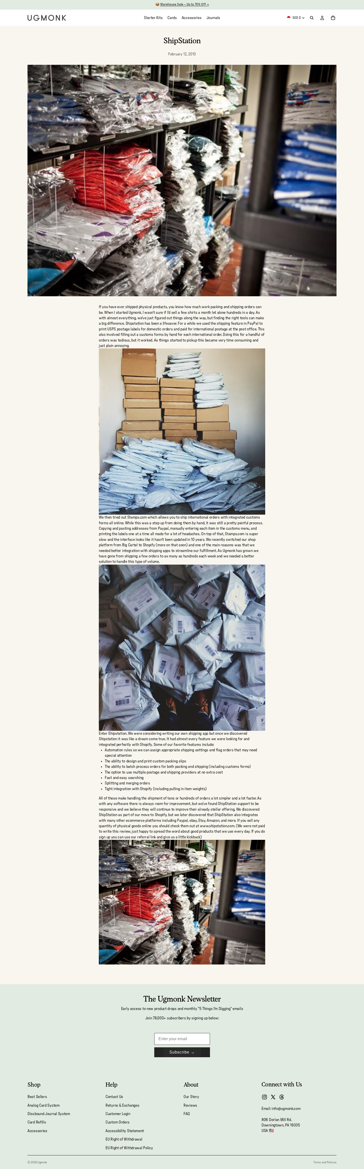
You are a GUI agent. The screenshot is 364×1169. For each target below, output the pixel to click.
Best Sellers (37, 1097)
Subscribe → (182, 1052)
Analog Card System (43, 1105)
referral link (146, 837)
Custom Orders (117, 1122)
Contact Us (114, 1097)
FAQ (186, 1114)
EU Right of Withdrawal (123, 1140)
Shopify (149, 545)
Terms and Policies (325, 1162)
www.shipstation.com (217, 826)
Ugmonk (42, 1162)
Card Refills (36, 1122)
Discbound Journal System (48, 1114)
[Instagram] (264, 1097)
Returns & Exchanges (122, 1105)
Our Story (191, 1097)
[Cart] (333, 17)
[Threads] (282, 1097)
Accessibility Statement (124, 1131)
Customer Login (117, 1114)
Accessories (37, 1131)
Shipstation (135, 323)
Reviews (190, 1105)
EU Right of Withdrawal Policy (129, 1148)
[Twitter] (273, 1097)
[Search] (311, 17)
